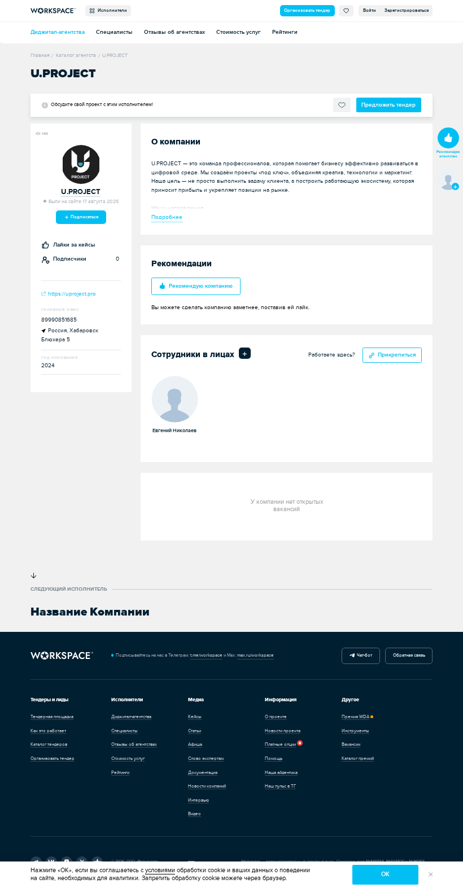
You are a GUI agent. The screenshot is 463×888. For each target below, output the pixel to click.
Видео (194, 813)
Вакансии (351, 744)
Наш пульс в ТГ (280, 786)
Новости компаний (207, 786)
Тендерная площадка (51, 716)
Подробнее (166, 217)
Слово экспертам (206, 758)
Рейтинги (285, 32)
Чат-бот (363, 655)
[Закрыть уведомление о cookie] (430, 875)
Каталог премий (358, 758)
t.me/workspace (206, 655)
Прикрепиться (397, 354)
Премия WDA (355, 716)
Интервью (198, 800)
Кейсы (195, 716)
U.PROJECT (81, 192)
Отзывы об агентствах (174, 32)
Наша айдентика (281, 772)
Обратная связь (409, 655)
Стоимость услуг (238, 32)
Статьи (194, 730)
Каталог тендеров (48, 744)
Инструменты (355, 730)
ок (385, 874)
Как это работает (48, 730)
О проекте (276, 716)
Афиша (195, 744)
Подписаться (83, 216)
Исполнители (111, 10)
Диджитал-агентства (57, 32)
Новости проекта (282, 730)
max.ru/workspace (255, 655)
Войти (369, 10)
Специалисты (114, 32)
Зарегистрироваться (407, 10)
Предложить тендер (388, 105)
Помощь (273, 758)
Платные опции (280, 744)
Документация (202, 772)
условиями (160, 870)
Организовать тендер (307, 10)
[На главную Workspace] (61, 656)
